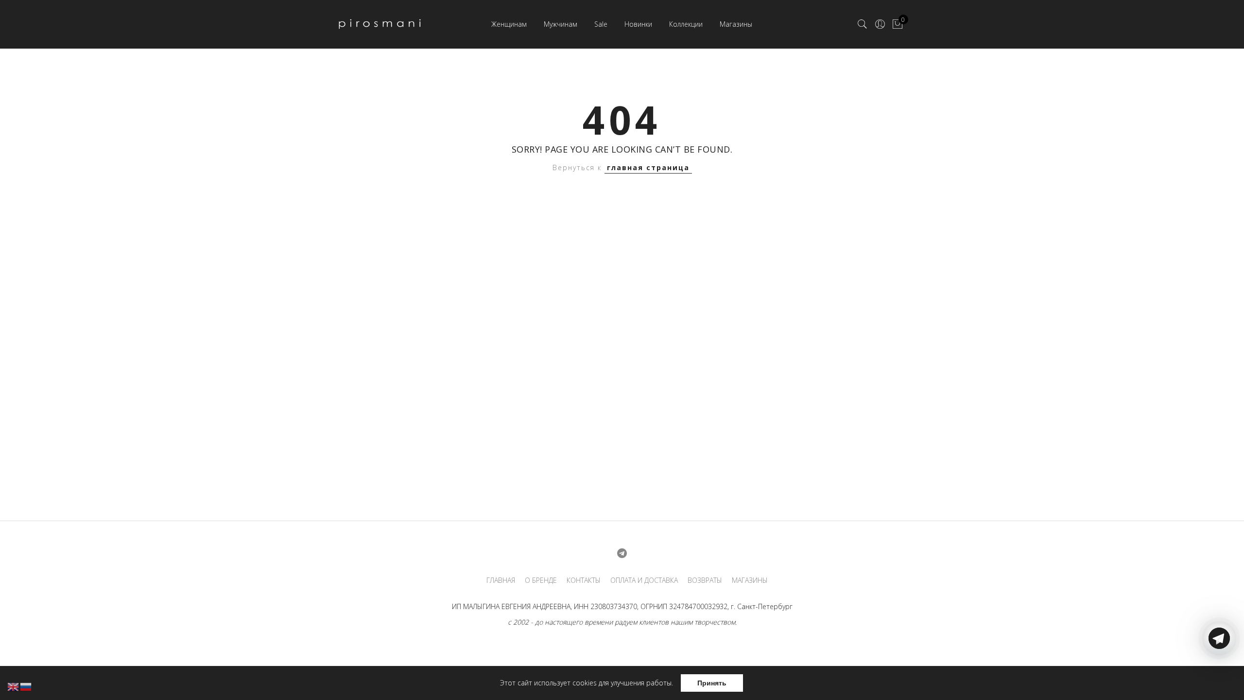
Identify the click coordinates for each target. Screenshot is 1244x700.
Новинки (638, 24)
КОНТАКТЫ (584, 580)
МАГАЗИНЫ (750, 580)
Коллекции (686, 24)
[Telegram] (1219, 677)
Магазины (736, 24)
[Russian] (26, 686)
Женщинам (509, 24)
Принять (711, 683)
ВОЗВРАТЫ (705, 580)
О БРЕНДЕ (541, 580)
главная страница (648, 167)
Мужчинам (560, 24)
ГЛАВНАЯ (500, 580)
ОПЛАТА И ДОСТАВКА (644, 580)
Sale (600, 24)
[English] (13, 686)
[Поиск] (862, 24)
